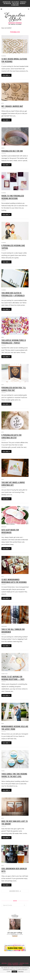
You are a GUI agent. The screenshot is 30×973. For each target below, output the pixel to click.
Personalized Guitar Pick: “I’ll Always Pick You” (13, 388)
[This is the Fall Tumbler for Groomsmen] (15, 615)
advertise (22, 963)
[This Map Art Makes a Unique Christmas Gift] (15, 468)
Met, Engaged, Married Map (12, 106)
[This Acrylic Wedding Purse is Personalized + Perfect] (15, 326)
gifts (2, 103)
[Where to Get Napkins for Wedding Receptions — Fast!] (15, 662)
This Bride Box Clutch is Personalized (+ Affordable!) (13, 294)
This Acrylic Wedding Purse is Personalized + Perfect (13, 341)
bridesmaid (3, 526)
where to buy (4, 673)
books (26, 963)
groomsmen (4, 626)
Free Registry (22, 3)
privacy (21, 964)
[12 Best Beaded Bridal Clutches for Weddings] (15, 44)
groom (2, 148)
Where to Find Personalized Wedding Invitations (12, 197)
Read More (20, 971)
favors (2, 770)
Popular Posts (23, 2)
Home (2, 28)
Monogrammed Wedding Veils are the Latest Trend (14, 727)
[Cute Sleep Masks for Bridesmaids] (15, 515)
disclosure (15, 964)
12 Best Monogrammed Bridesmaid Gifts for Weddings (14, 580)
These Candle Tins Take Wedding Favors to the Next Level (14, 775)
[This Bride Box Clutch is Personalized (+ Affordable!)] (15, 278)
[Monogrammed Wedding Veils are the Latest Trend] (15, 712)
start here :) (4, 963)
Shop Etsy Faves (15, 3)
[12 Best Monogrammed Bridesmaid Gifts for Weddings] (15, 565)
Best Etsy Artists (15, 2)
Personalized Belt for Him (12, 151)
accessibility (15, 963)
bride (2, 337)
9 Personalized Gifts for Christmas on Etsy (11, 436)
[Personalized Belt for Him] (15, 136)
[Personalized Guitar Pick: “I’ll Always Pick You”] (15, 373)
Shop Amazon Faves (7, 3)
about (9, 963)
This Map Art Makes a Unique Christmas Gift (13, 483)
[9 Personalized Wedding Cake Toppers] (15, 231)
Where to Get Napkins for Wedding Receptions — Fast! (12, 677)
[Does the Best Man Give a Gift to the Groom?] (15, 807)
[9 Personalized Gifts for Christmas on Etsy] (15, 420)
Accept (14, 971)
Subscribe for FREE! (6, 2)
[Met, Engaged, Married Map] (15, 92)
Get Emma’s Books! (15, 5)
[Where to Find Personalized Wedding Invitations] (15, 181)
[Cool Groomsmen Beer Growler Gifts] (15, 854)
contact (10, 964)
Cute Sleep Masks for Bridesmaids (10, 531)
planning (3, 55)
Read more (6, 75)
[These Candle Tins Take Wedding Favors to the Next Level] (15, 759)
